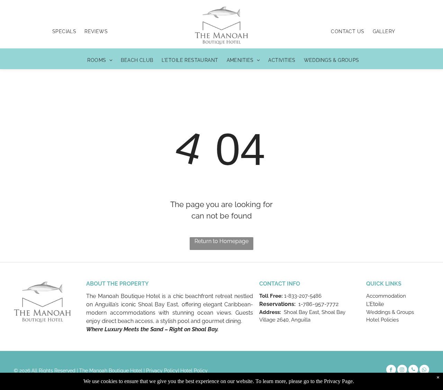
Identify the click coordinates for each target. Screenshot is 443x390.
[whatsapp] (424, 370)
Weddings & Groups (390, 312)
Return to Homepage (221, 241)
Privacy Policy (162, 370)
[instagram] (402, 370)
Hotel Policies (382, 320)
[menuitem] (64, 31)
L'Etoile (375, 304)
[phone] (413, 370)
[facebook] (391, 370)
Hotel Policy (194, 370)
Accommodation (386, 296)
